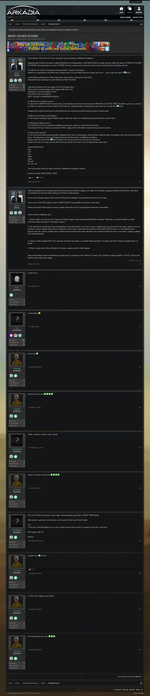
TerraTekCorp (17, 449)
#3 (140, 286)
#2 (140, 264)
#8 (140, 488)
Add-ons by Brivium (24, 693)
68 (23, 85)
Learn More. (75, 30)
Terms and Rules (139, 693)
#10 (140, 573)
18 (23, 90)
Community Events (21, 39)
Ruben (35, 39)
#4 (140, 326)
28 (23, 345)
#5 (140, 367)
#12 (140, 650)
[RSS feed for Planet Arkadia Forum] (142, 689)
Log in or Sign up (136, 2)
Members (139, 12)
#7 (140, 448)
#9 (140, 541)
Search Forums (125, 17)
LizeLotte (17, 368)
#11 (140, 609)
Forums (129, 12)
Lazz (17, 328)
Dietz (17, 288)
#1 (140, 182)
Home (121, 12)
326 (23, 340)
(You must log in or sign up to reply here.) (130, 676)
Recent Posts (138, 17)
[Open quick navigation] (141, 24)
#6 (140, 407)
